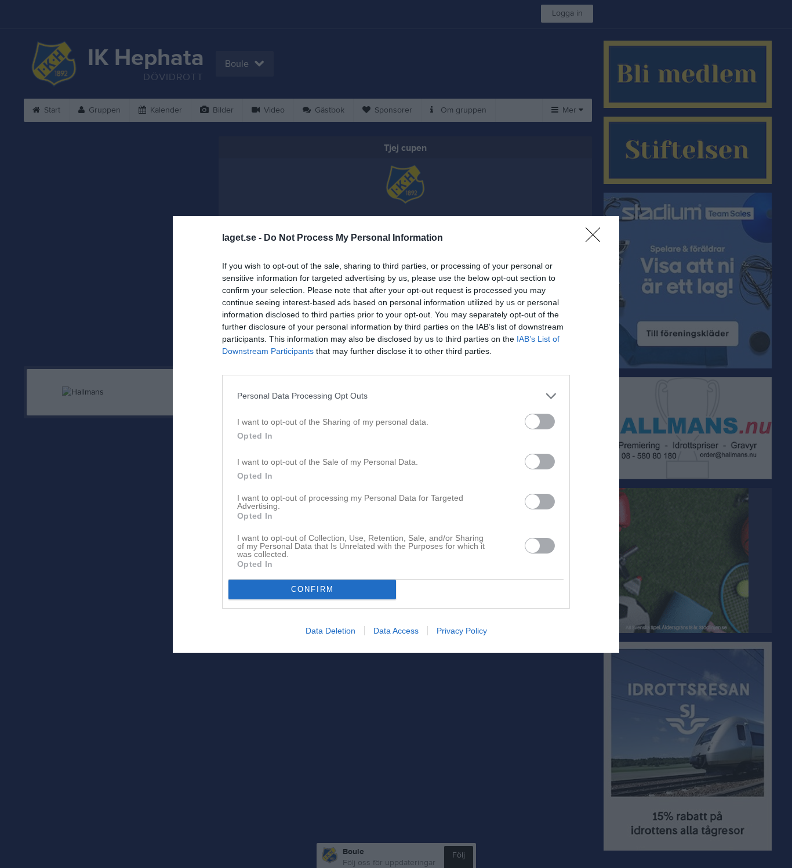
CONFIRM (312, 589)
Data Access (396, 630)
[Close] (597, 238)
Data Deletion (330, 630)
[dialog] (396, 434)
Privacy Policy (462, 630)
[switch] (540, 421)
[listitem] (396, 396)
